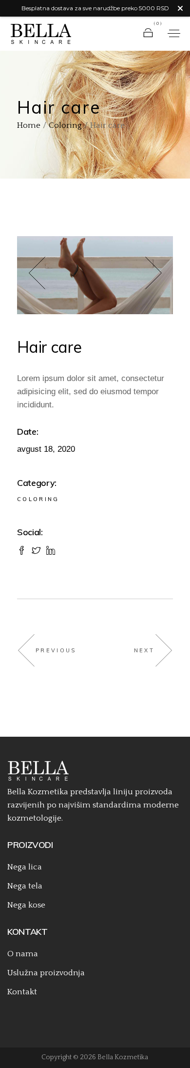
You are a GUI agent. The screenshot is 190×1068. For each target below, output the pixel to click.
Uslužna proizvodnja (46, 972)
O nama (22, 953)
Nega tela (24, 886)
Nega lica (24, 867)
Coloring (38, 499)
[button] (48, 275)
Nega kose (26, 905)
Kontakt (22, 991)
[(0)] (148, 34)
